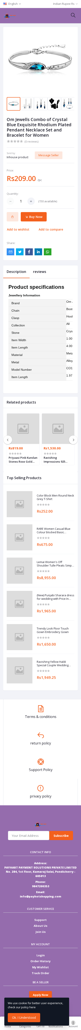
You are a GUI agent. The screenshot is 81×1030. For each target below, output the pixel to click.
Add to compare (51, 229)
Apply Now (40, 995)
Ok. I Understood (24, 1017)
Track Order (40, 973)
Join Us (41, 932)
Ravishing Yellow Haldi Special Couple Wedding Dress (52, 663)
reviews (39, 271)
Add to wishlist (18, 229)
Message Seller (48, 155)
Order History (40, 961)
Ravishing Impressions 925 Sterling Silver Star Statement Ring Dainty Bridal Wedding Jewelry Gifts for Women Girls (57, 460)
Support (40, 920)
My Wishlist (40, 967)
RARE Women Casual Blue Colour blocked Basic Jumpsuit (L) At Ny (53, 530)
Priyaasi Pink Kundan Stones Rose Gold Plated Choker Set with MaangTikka (23, 460)
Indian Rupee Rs (64, 4)
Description (16, 271)
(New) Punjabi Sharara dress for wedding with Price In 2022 (55, 597)
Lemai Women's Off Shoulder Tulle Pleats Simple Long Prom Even (55, 563)
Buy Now (35, 217)
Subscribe (61, 836)
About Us (40, 926)
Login (41, 955)
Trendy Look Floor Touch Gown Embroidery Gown (53, 630)
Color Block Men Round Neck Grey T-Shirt (55, 497)
